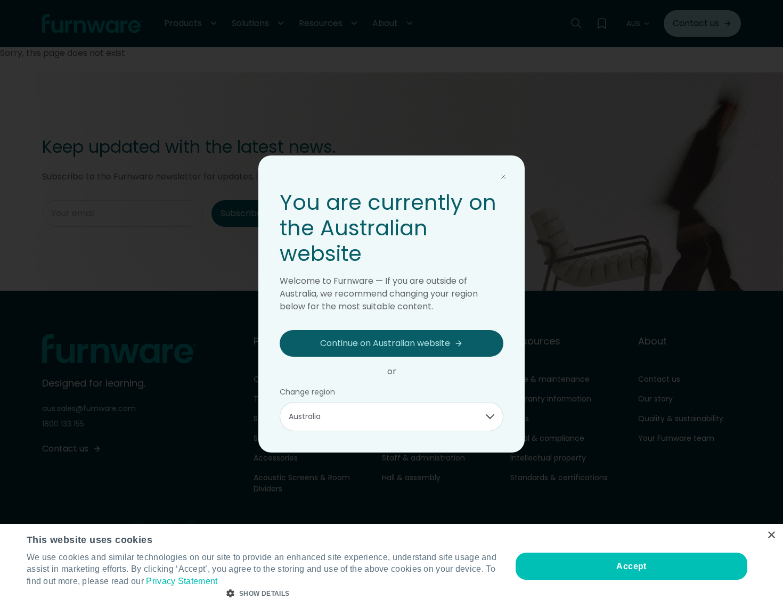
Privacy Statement (181, 581)
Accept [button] (631, 566)
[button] (262, 593)
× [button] (771, 535)
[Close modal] (503, 176)
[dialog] (391, 566)
